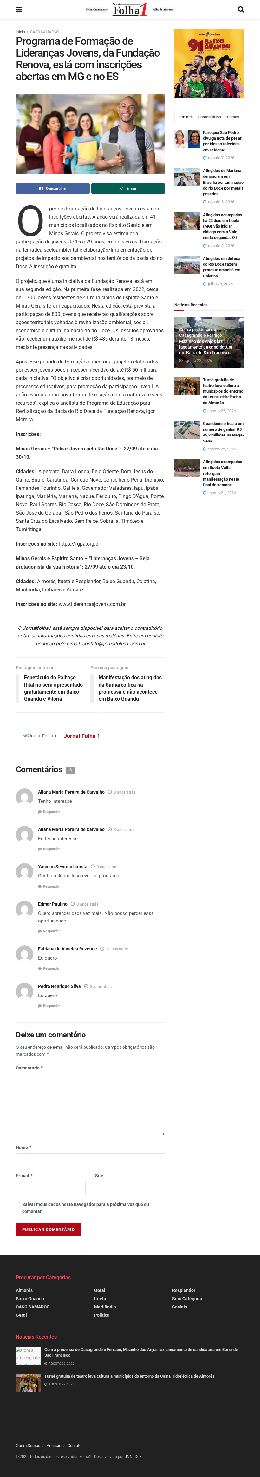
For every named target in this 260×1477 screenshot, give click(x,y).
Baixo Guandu (30, 1298)
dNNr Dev (133, 1456)
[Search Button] (241, 9)
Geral (21, 1315)
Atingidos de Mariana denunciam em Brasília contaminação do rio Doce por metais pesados (223, 182)
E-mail (24, 1176)
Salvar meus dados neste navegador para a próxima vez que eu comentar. (85, 1208)
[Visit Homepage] (130, 9)
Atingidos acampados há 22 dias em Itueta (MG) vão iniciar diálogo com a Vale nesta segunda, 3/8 (222, 226)
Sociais (179, 1306)
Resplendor (183, 1290)
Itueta (100, 1298)
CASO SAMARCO (44, 32)
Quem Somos (28, 1445)
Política (102, 1315)
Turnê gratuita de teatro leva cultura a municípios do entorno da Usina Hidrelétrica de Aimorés (223, 391)
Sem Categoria (187, 1298)
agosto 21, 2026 (221, 492)
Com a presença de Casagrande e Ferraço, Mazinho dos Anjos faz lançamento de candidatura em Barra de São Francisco (205, 341)
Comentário (30, 1068)
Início (20, 32)
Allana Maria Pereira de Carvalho (71, 792)
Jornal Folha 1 (82, 736)
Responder (51, 812)
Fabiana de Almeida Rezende (67, 948)
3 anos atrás (124, 792)
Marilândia (105, 1306)
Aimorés (24, 1290)
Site (99, 1175)
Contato (74, 1445)
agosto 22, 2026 (197, 360)
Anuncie (54, 1445)
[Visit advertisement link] (209, 63)
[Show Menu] (19, 9)
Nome (24, 1147)
